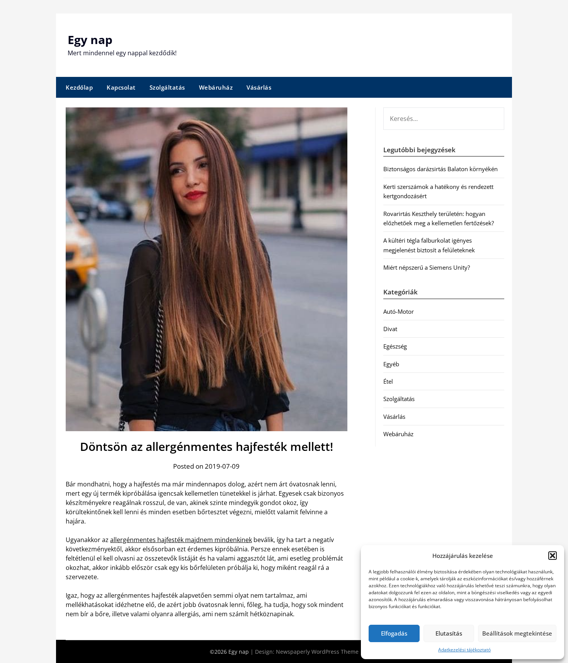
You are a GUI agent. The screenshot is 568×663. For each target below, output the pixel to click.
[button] (552, 555)
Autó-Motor (398, 311)
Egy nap (90, 40)
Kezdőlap (79, 87)
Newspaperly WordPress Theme (317, 651)
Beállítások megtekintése (517, 633)
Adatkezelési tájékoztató (464, 649)
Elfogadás (394, 633)
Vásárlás (259, 87)
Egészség (395, 346)
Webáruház (216, 87)
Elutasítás (448, 633)
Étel (388, 381)
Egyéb (391, 364)
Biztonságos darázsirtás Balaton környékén (440, 169)
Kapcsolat (121, 87)
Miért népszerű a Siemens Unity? (426, 267)
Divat (390, 329)
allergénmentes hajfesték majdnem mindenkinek (181, 540)
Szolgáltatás (167, 87)
